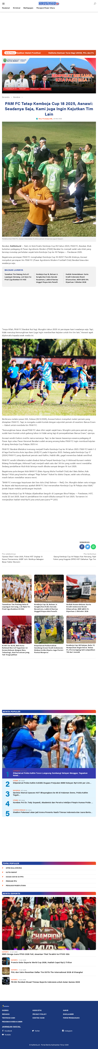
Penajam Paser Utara (16, 885)
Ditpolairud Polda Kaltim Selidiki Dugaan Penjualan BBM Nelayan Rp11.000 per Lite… (52, 783)
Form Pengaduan (71, 1018)
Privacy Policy (39, 1014)
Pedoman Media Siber (12, 1021)
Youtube (8, 1034)
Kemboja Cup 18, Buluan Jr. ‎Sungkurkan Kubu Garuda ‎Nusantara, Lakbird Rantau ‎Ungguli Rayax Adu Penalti (47, 278)
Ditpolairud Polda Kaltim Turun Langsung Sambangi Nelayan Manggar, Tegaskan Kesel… (50, 774)
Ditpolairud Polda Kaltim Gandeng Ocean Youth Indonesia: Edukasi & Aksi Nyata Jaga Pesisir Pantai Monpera (48, 649)
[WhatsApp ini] (93, 546)
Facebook (8, 1031)
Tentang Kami (8, 1018)
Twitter (37, 1031)
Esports (5, 952)
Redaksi (6, 1014)
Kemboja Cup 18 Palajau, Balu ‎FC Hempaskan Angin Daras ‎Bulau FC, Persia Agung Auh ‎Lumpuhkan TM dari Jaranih (80, 648)
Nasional (16, 790)
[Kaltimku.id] (49, 3)
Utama (15, 781)
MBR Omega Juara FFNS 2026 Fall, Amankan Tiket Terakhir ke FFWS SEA (36, 954)
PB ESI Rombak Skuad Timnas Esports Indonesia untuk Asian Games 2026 (45, 982)
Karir (65, 1010)
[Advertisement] (49, 31)
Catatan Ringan (19, 810)
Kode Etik (37, 1010)
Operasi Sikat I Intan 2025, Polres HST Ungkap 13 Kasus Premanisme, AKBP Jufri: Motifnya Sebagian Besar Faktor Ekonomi (23, 557)
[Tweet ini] (87, 546)
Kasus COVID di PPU (14, 876)
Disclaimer (68, 1014)
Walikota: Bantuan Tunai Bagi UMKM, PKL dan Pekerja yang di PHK (48, 53)
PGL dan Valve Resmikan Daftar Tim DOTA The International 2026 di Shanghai (47, 972)
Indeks (5, 1010)
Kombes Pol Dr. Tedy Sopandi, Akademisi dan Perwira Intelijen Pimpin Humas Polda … (53, 802)
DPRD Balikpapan (14, 868)
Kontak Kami (39, 1018)
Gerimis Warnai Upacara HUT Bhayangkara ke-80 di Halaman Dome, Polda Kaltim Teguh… (50, 793)
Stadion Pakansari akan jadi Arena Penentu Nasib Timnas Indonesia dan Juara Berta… (52, 812)
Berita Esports (11, 893)
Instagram (68, 1031)
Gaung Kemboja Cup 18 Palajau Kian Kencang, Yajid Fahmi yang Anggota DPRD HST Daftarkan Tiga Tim (74, 556)
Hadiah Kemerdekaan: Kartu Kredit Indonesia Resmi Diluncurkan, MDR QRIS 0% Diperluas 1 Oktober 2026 (77, 278)
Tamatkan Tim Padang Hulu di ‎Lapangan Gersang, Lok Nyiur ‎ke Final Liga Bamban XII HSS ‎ (18, 277)
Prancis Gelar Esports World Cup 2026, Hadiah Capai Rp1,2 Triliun (41, 962)
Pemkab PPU (11, 881)
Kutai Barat (11, 872)
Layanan (16, 771)
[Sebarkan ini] (81, 546)
